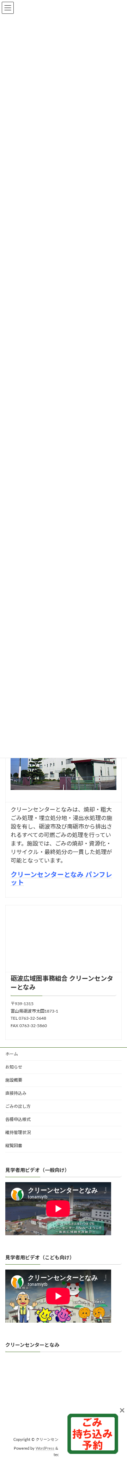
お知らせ (13, 1067)
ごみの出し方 (18, 1106)
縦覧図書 (13, 1146)
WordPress (45, 1448)
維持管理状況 (18, 1132)
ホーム (11, 1054)
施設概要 (13, 1080)
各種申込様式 (18, 1119)
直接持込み (15, 1093)
